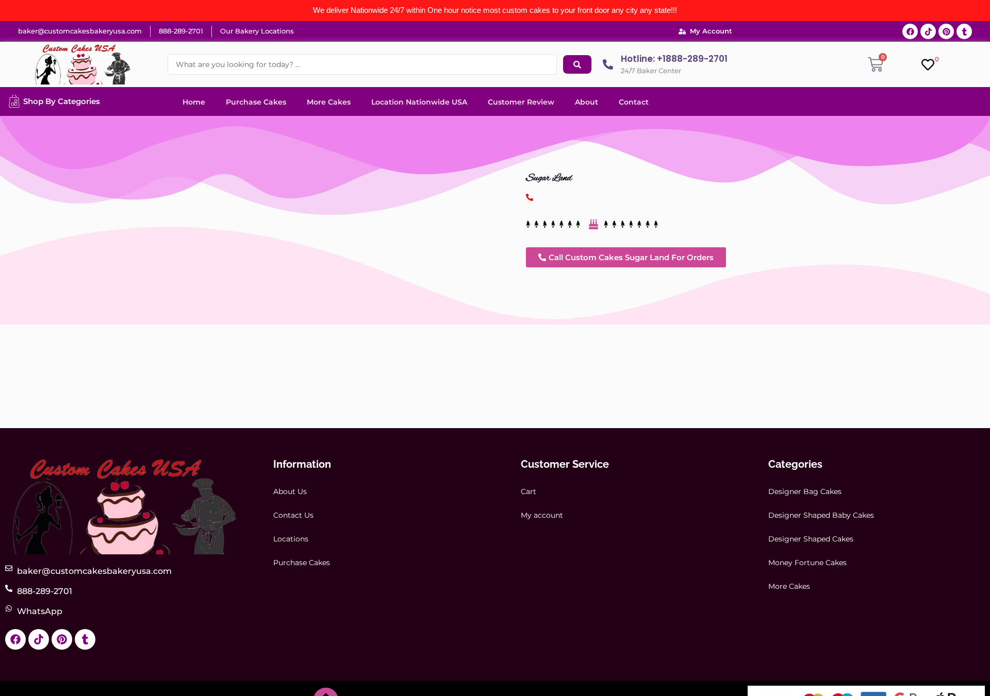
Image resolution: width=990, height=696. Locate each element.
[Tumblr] (964, 31)
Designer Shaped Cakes (810, 539)
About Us (290, 491)
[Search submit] (577, 64)
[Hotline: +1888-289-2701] (608, 64)
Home (194, 102)
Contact (634, 102)
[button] (626, 257)
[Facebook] (910, 31)
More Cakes (329, 102)
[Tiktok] (928, 31)
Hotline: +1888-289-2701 (674, 59)
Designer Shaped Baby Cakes (821, 515)
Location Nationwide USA (419, 102)
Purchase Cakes (256, 102)
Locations (290, 539)
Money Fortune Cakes (807, 562)
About (586, 102)
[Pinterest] (946, 31)
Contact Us (293, 515)
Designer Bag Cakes (805, 491)
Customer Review (521, 102)
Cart (528, 491)
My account (542, 515)
